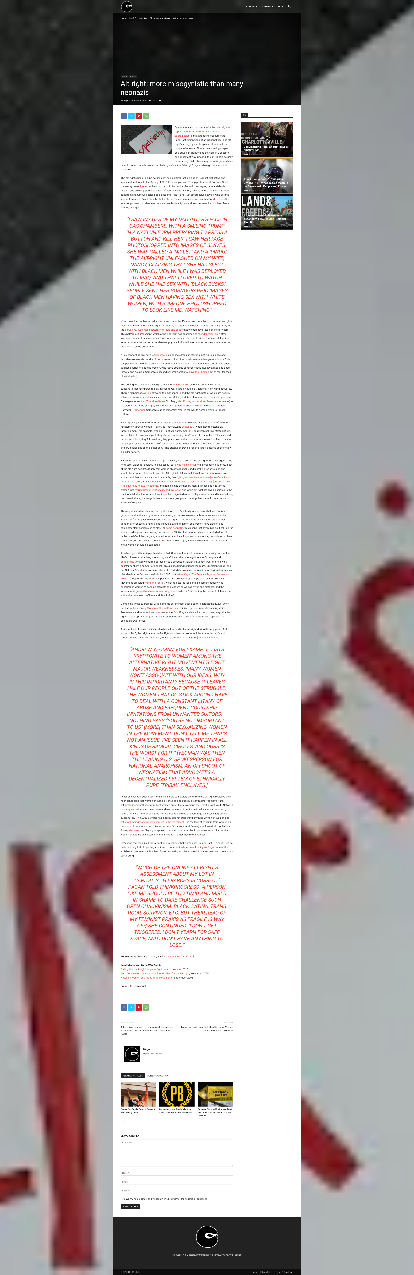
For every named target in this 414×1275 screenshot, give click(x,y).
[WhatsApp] (146, 116)
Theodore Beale (155, 401)
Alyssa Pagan (207, 847)
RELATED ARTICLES (133, 1075)
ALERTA (250, 6)
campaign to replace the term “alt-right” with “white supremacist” (202, 131)
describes (219, 199)
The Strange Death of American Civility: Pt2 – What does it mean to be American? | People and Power (266, 183)
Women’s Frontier (154, 582)
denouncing (127, 561)
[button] (289, 6)
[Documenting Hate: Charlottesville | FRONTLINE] (267, 139)
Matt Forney (184, 401)
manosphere (180, 384)
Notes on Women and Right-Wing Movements (147, 977)
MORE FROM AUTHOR (158, 1075)
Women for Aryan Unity (156, 591)
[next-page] (128, 1122)
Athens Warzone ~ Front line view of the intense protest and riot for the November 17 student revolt (147, 1030)
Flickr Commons (170, 956)
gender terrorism (208, 333)
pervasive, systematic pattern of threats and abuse (154, 329)
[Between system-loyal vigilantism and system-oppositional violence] (177, 1094)
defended (140, 409)
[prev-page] (123, 1122)
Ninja (126, 100)
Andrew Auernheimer (209, 401)
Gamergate (160, 354)
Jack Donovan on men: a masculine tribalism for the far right (155, 973)
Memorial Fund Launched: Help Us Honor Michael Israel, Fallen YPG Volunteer (207, 1029)
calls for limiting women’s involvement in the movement (152, 821)
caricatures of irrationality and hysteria (158, 489)
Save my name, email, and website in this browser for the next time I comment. (165, 1198)
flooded (143, 186)
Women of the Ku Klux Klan (162, 608)
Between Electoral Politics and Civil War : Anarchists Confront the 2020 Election (215, 1112)
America (143, 17)
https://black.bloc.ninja (153, 1054)
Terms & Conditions (284, 1272)
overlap (146, 392)
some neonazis (174, 527)
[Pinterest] (139, 116)
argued (216, 519)
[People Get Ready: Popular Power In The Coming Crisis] (138, 1094)
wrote (124, 633)
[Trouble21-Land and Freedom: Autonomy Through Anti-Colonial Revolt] (267, 212)
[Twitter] (131, 116)
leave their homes (198, 371)
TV (279, 6)
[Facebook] (124, 116)
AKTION (266, 6)
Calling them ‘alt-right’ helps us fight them (145, 969)
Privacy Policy (266, 1272)
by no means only (185, 464)
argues (130, 809)
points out (187, 426)
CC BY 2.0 (187, 956)
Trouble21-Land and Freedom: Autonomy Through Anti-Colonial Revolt (265, 219)
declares (134, 830)
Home (123, 17)
